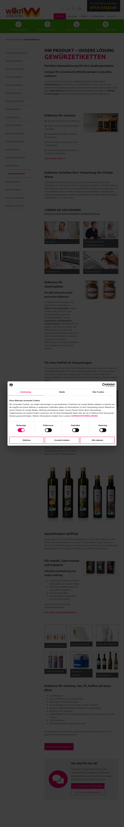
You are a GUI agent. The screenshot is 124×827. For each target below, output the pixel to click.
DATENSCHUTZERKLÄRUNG (84, 416)
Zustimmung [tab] (25, 392)
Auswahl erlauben (62, 440)
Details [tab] (62, 392)
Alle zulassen (97, 440)
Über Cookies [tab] (98, 392)
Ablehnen (27, 440)
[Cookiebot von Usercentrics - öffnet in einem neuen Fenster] (104, 385)
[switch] (48, 430)
